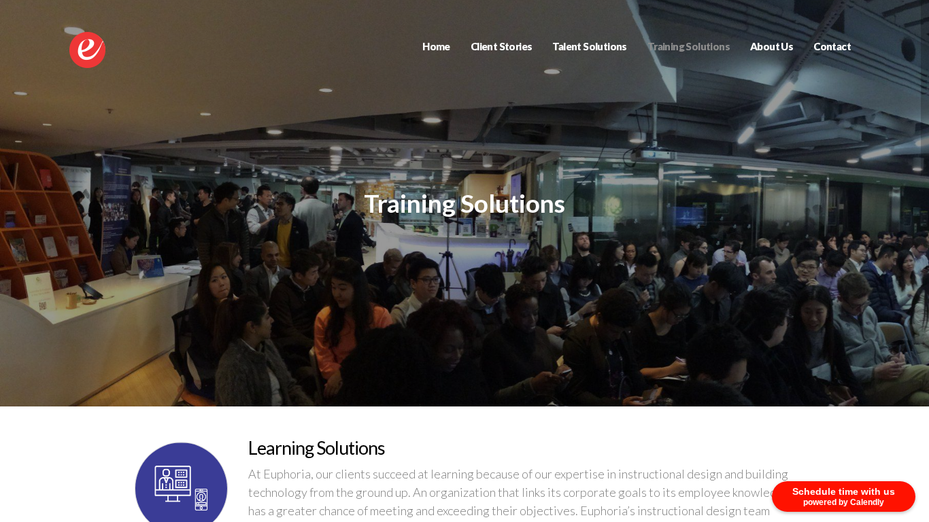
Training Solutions (688, 46)
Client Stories (502, 46)
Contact (832, 46)
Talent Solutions (589, 46)
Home (436, 46)
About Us (771, 46)
